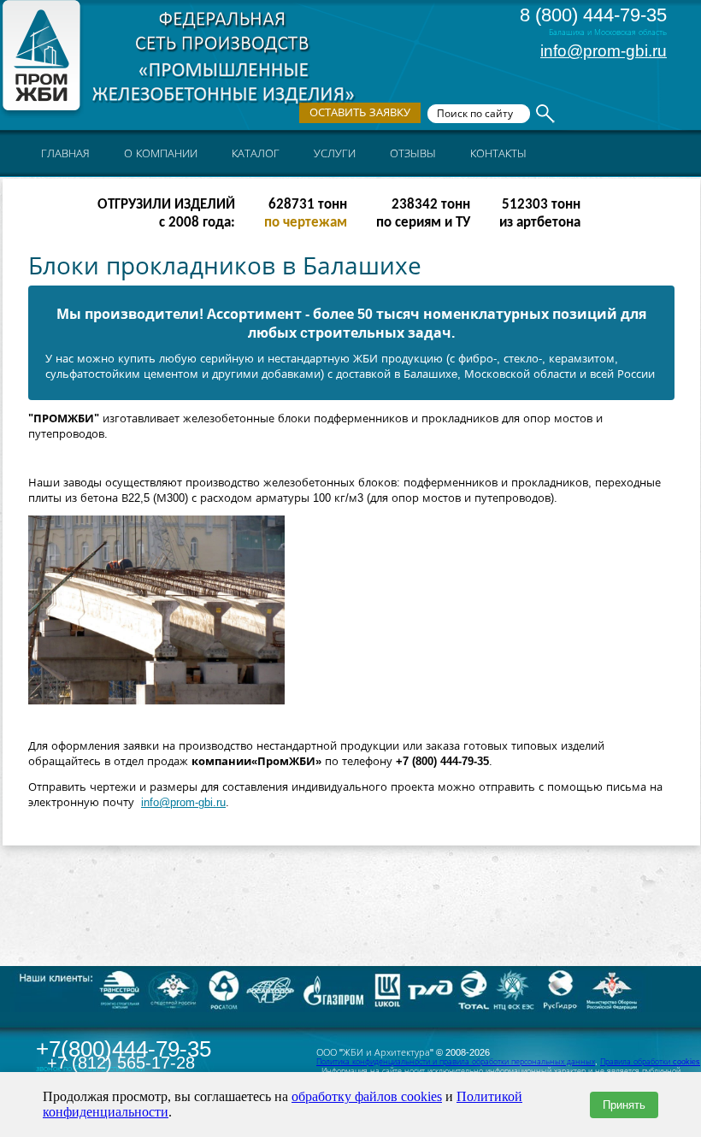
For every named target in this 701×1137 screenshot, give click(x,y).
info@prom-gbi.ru (603, 51)
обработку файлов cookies (367, 1096)
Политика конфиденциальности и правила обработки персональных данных (455, 1061)
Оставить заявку (359, 112)
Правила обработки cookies (650, 1061)
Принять (624, 1105)
